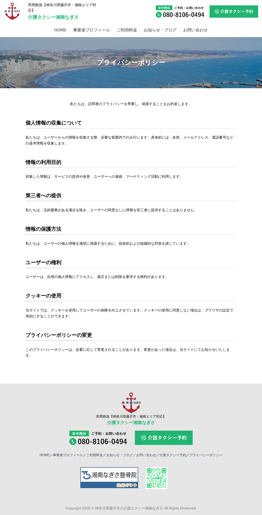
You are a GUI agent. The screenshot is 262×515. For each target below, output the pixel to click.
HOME (60, 30)
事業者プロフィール (91, 30)
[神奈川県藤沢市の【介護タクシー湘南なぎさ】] (12, 11)
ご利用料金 (127, 30)
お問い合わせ (195, 30)
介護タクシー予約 (172, 455)
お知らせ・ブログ (160, 30)
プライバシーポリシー (206, 455)
